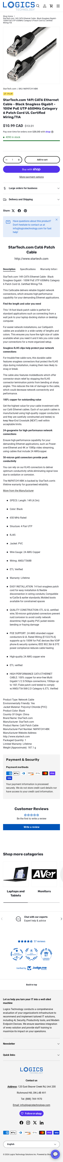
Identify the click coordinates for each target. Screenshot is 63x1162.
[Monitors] (44, 874)
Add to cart (42, 159)
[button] (51, 6)
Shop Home (8, 16)
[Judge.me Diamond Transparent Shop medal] (17, 954)
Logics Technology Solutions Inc (23, 1154)
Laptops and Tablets (16, 893)
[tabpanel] (31, 512)
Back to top (31, 984)
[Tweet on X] (13, 211)
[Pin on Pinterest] (25, 211)
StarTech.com (9, 88)
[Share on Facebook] (19, 211)
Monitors (44, 891)
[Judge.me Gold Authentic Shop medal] (31, 954)
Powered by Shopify (45, 1154)
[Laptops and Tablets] (15, 874)
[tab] (9, 269)
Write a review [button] (31, 827)
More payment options (31, 177)
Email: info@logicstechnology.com (31, 1105)
